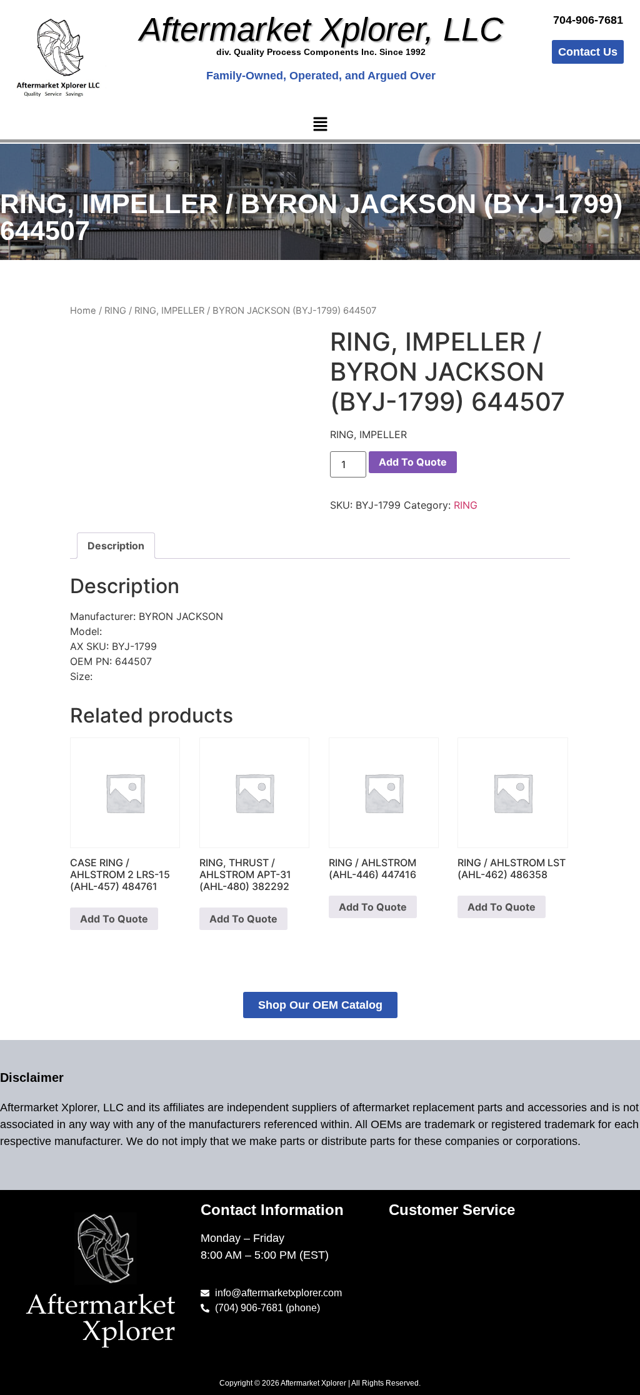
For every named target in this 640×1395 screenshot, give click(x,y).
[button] (320, 124)
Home (83, 310)
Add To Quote (413, 462)
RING (115, 310)
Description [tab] (116, 545)
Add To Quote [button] (114, 918)
